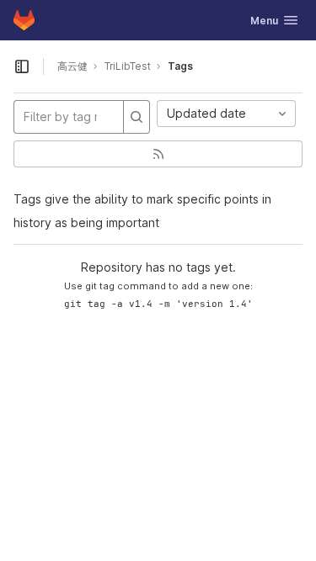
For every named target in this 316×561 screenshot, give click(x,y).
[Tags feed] (158, 153)
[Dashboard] (24, 20)
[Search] (136, 117)
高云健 (72, 66)
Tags (180, 66)
